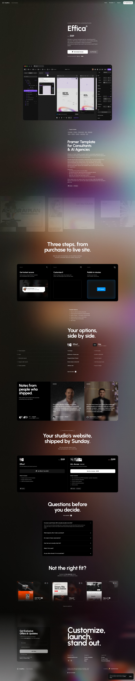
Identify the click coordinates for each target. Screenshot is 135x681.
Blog (85, 661)
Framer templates (88, 657)
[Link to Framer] (71, 661)
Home (105, 2)
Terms (21, 658)
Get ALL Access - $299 (93, 471)
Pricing (103, 657)
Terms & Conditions (105, 661)
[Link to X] (69, 661)
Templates (111, 2)
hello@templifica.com (72, 657)
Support (119, 2)
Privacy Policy (27, 658)
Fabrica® (99, 416)
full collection (68, 574)
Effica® (66, 416)
